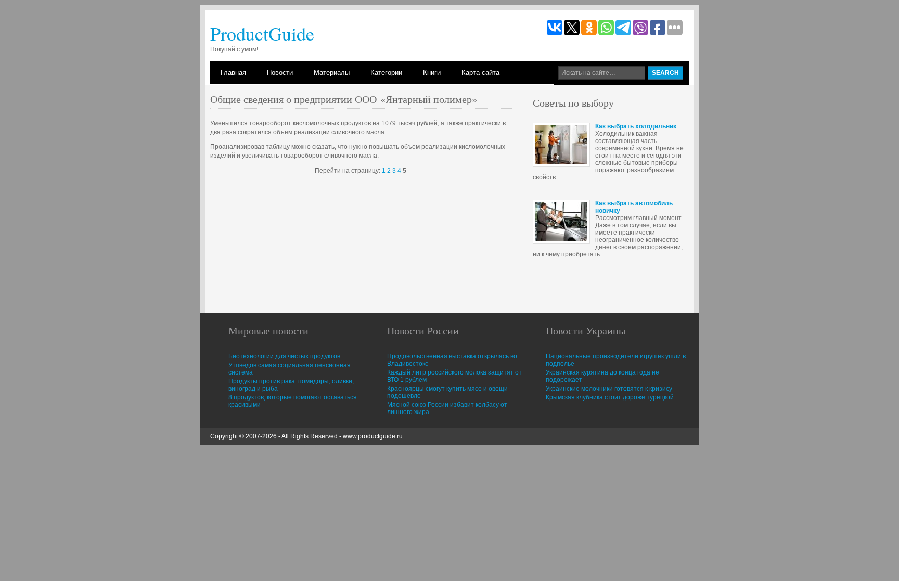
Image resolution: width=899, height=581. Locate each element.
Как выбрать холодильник (635, 126)
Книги (432, 72)
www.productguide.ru (373, 436)
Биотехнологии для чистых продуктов (284, 356)
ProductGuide (262, 33)
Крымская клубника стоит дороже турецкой (610, 397)
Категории (386, 72)
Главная (233, 72)
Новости (280, 72)
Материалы (332, 72)
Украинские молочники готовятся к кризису (609, 388)
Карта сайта (480, 72)
